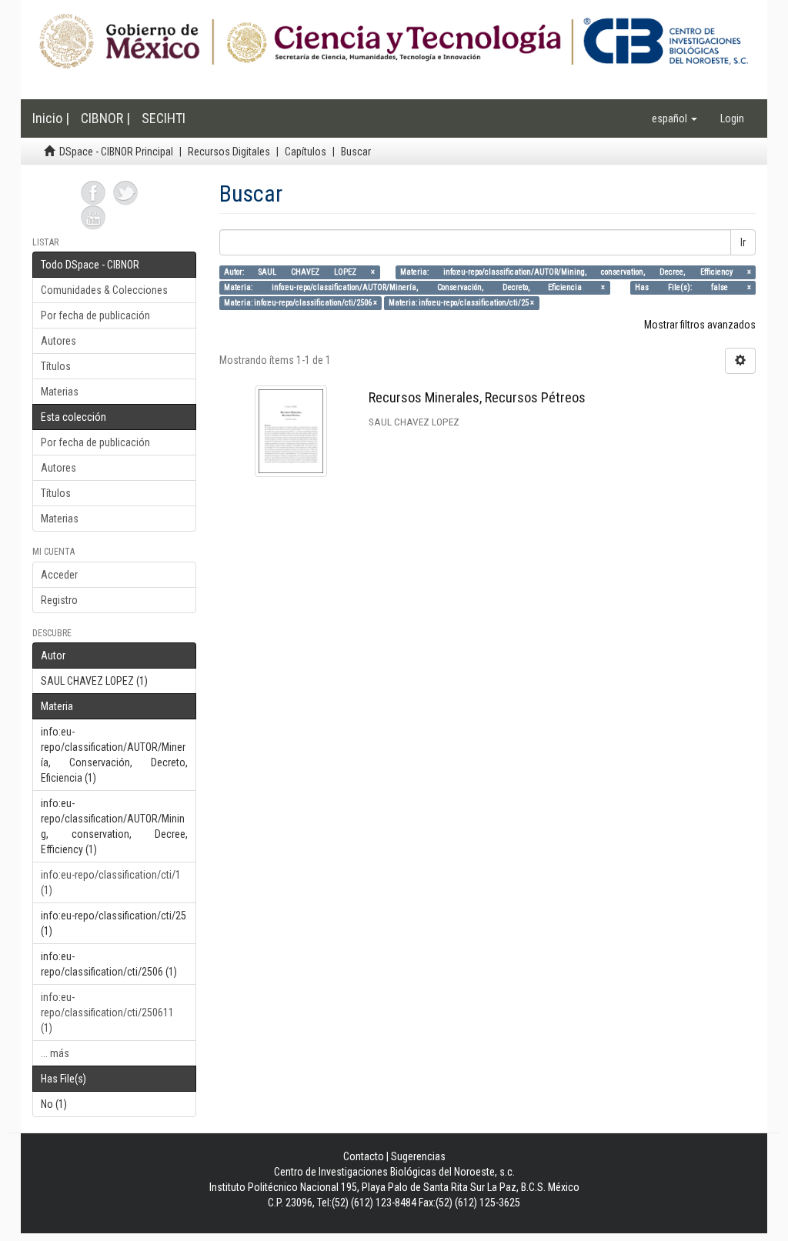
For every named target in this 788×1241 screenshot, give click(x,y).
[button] (674, 118)
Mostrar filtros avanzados (700, 325)
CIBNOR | (105, 118)
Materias (59, 391)
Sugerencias (418, 1156)
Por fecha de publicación (95, 315)
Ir (743, 242)
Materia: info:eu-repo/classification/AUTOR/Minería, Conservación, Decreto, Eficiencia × (415, 287)
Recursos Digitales (229, 151)
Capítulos (305, 151)
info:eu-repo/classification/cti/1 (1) (111, 882)
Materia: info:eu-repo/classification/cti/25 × (461, 303)
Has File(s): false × (693, 287)
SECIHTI (163, 118)
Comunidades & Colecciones (104, 290)
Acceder (59, 575)
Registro (59, 600)
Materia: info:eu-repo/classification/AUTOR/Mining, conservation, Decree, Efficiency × (575, 272)
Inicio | (50, 118)
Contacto (363, 1156)
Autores (58, 341)
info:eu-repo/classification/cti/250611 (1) (107, 1012)
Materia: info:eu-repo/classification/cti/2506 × (300, 303)
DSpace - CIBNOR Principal (116, 151)
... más (55, 1053)
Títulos (56, 366)
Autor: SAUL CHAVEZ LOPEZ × (300, 272)
